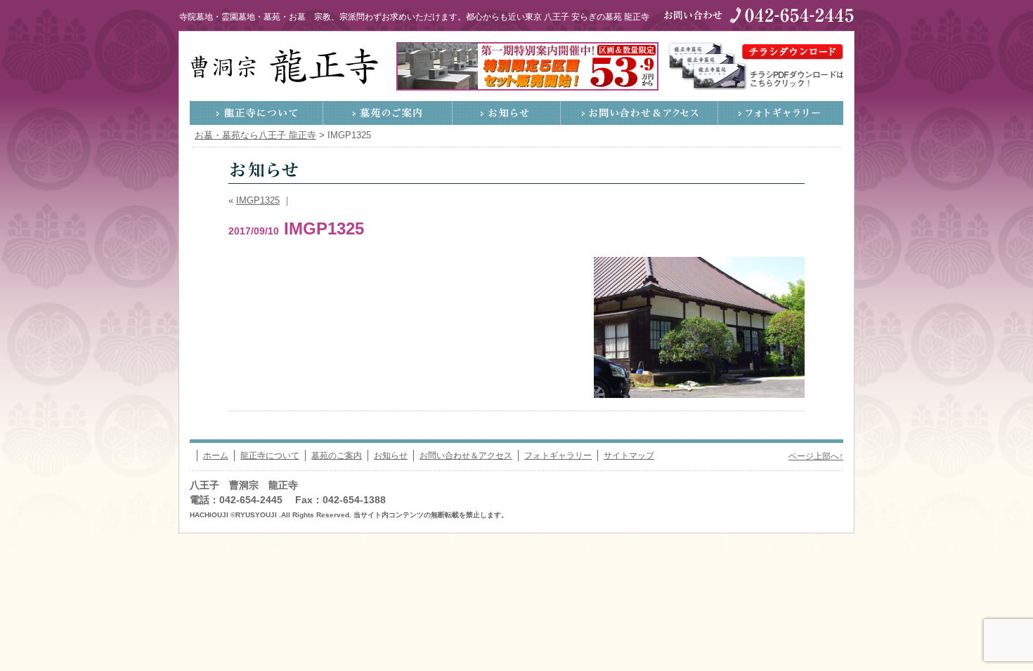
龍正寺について (256, 113)
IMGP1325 (258, 201)
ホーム (215, 455)
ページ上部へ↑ (815, 456)
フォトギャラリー (780, 113)
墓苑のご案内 (388, 113)
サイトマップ (629, 455)
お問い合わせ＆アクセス (639, 113)
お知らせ (507, 113)
